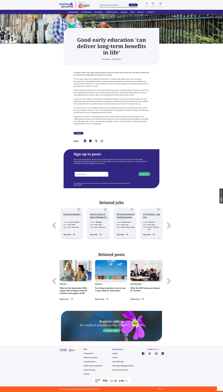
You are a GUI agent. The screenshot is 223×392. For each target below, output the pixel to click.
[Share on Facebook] (90, 141)
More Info (67, 235)
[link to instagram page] (156, 353)
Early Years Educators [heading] (72, 214)
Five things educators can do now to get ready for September (110, 289)
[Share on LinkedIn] (85, 141)
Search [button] (133, 5)
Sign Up (144, 174)
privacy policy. (78, 185)
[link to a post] (76, 270)
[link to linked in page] (163, 353)
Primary (78, 133)
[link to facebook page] (143, 353)
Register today (111, 331)
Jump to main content (10, 3)
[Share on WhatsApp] (102, 141)
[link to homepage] (74, 5)
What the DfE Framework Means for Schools (145, 289)
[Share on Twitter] (96, 141)
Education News (136, 284)
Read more (64, 299)
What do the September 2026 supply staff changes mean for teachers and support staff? (73, 291)
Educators (63, 284)
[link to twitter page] (149, 353)
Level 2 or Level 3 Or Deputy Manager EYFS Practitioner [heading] (99, 217)
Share (76, 141)
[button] (54, 225)
